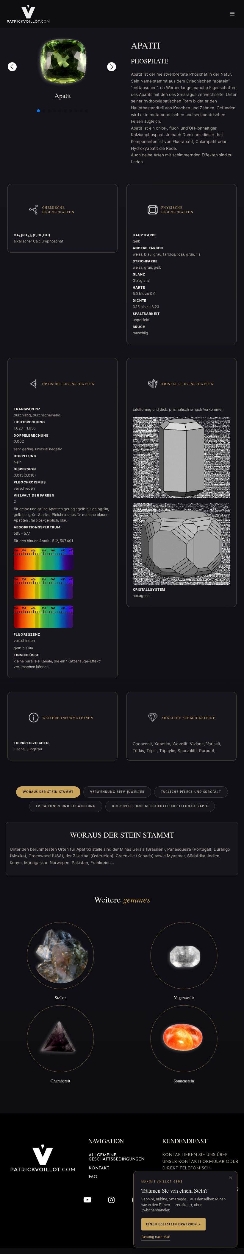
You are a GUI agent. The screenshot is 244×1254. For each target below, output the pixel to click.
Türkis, (139, 750)
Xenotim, (163, 743)
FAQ (93, 1177)
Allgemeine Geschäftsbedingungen (116, 1157)
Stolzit (60, 998)
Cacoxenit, (143, 743)
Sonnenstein (183, 1081)
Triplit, (152, 750)
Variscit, (213, 743)
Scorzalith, (188, 750)
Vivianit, (198, 743)
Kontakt (99, 1168)
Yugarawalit (184, 998)
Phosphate (149, 61)
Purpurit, (207, 750)
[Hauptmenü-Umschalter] (232, 14)
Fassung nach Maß (155, 1236)
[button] (12, 66)
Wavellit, (181, 743)
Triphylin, (168, 750)
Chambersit (60, 1081)
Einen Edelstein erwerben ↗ (173, 1224)
